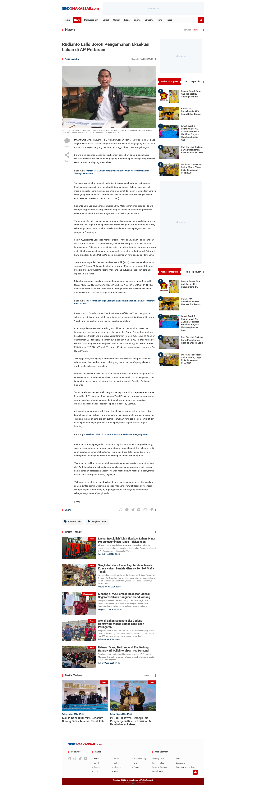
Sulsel (106, 20)
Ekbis (127, 20)
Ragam (137, 767)
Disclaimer (180, 763)
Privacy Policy (158, 763)
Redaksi (179, 758)
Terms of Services (159, 767)
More (146, 675)
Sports (137, 20)
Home (67, 20)
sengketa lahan (99, 521)
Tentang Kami (158, 758)
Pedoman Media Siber (185, 767)
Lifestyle (149, 20)
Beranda (187, 30)
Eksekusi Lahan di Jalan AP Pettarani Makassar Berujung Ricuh (117, 434)
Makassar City (91, 20)
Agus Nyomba (72, 59)
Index (169, 20)
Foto (160, 20)
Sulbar (116, 20)
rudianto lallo (74, 521)
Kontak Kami (157, 771)
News (77, 20)
